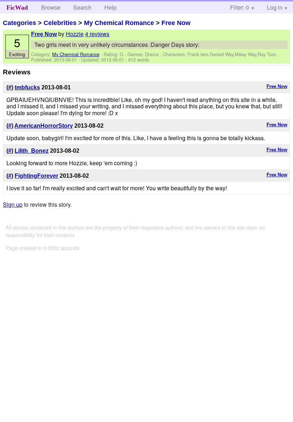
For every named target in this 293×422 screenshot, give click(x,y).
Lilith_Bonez (32, 151)
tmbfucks (27, 87)
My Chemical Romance (119, 22)
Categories (19, 22)
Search (82, 7)
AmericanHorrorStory (43, 126)
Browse (50, 7)
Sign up (13, 204)
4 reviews (97, 34)
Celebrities (60, 22)
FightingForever (36, 176)
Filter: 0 (239, 7)
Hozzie (75, 34)
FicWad (17, 7)
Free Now (176, 22)
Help (110, 7)
